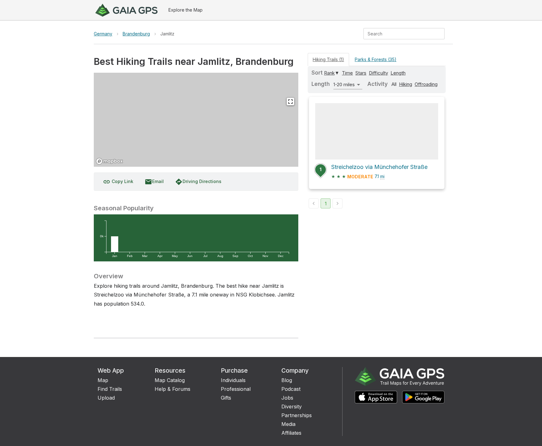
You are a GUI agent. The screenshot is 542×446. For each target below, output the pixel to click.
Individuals (233, 380)
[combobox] (399, 34)
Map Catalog (170, 380)
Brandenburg (136, 33)
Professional (236, 389)
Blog (286, 380)
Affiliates (291, 433)
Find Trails (110, 389)
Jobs (287, 398)
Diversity (291, 406)
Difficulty (378, 73)
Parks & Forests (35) (375, 59)
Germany (103, 33)
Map (103, 380)
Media (288, 424)
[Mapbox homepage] (109, 161)
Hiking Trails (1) (328, 59)
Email (154, 182)
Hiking (405, 84)
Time (347, 73)
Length (398, 73)
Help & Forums (172, 389)
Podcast (290, 389)
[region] (196, 120)
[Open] (442, 34)
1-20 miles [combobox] (344, 84)
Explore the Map (185, 10)
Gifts (226, 398)
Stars (360, 73)
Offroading (426, 84)
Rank (329, 73)
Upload (106, 398)
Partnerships (296, 415)
